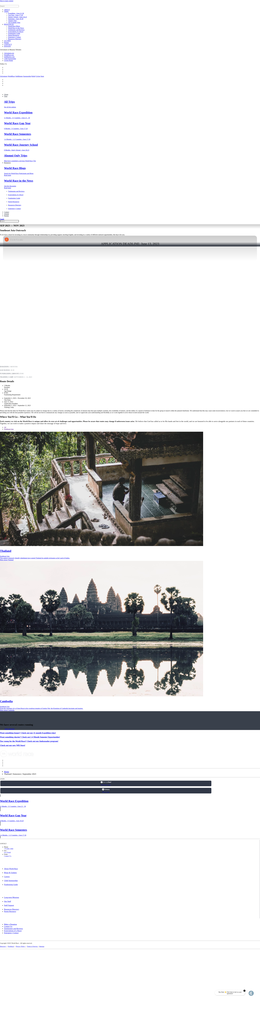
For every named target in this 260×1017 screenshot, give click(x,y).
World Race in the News (16, 28)
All (5, 427)
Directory (3, 946)
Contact (6, 212)
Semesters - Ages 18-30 (15, 19)
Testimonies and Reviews (16, 30)
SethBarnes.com (9, 57)
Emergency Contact (14, 37)
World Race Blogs (14, 26)
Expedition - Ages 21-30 (16, 13)
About (6, 94)
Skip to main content (6, 1)
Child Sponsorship (10, 58)
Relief (33, 76)
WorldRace (11, 76)
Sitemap (41, 946)
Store (42, 76)
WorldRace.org (9, 55)
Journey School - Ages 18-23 (17, 17)
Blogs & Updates (10, 873)
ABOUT (7, 10)
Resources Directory (14, 39)
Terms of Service (32, 946)
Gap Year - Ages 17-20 (15, 15)
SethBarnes (19, 76)
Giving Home (8, 60)
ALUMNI (7, 41)
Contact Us (7, 856)
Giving (38, 76)
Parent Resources (13, 35)
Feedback (11, 946)
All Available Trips (14, 22)
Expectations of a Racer (15, 31)
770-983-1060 (8, 849)
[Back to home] (15, 4)
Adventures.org (9, 53)
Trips (5, 96)
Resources (7, 163)
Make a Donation (10, 924)
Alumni (6, 214)
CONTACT (8, 44)
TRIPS (6, 11)
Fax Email (7, 852)
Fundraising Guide (14, 33)
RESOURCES (9, 24)
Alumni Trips (12, 21)
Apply (2, 219)
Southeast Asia (9, 429)
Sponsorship (27, 76)
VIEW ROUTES (9, 729)
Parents (6, 42)
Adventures (3, 76)
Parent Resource (10, 911)
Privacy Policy (20, 946)
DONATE (7, 46)
